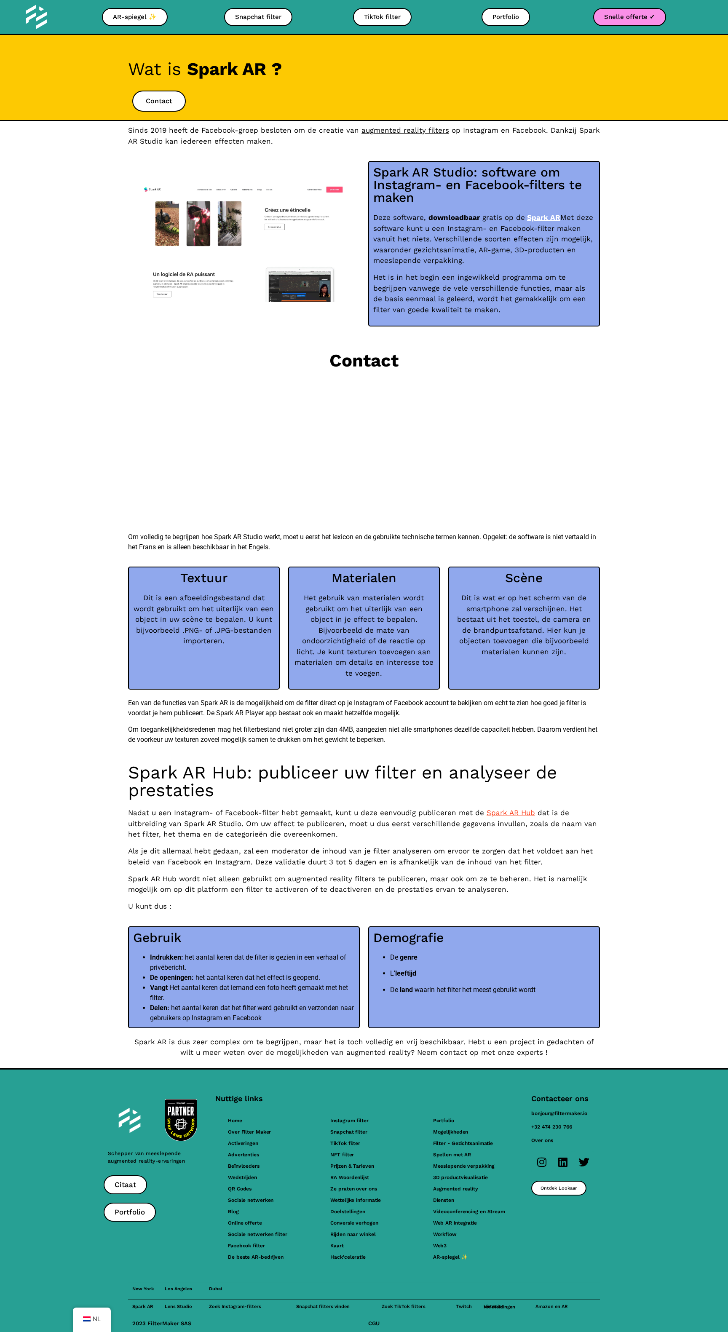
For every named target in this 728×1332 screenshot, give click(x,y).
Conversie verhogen (354, 1223)
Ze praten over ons (353, 1189)
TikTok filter (345, 1143)
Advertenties (243, 1155)
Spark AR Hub (511, 812)
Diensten (443, 1200)
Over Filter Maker (249, 1132)
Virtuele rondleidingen (499, 1307)
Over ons (542, 1140)
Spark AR (543, 217)
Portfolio (443, 1120)
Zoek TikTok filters (404, 1306)
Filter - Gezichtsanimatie (463, 1143)
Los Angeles (178, 1289)
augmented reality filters (405, 130)
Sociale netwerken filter (257, 1234)
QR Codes (240, 1189)
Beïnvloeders (244, 1166)
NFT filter (342, 1155)
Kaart (337, 1246)
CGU (374, 1323)
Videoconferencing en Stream (469, 1211)
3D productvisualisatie (460, 1177)
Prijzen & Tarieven (352, 1166)
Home (235, 1120)
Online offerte (245, 1223)
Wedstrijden (242, 1177)
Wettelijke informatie (355, 1200)
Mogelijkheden (450, 1132)
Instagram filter (349, 1120)
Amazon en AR (551, 1306)
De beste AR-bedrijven (256, 1257)
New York (143, 1289)
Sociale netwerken (250, 1200)
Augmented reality (455, 1189)
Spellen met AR (452, 1155)
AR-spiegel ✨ (450, 1257)
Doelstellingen (347, 1211)
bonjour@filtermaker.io (559, 1113)
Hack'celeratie (348, 1257)
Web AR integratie (455, 1223)
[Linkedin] (562, 1161)
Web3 (440, 1246)
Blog (233, 1211)
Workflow (445, 1234)
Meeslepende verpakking (464, 1166)
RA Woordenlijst (349, 1177)
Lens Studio (178, 1306)
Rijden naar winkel (352, 1234)
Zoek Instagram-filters (235, 1306)
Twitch (464, 1306)
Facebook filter (246, 1246)
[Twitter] (583, 1161)
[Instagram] (541, 1161)
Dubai (215, 1289)
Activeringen (243, 1143)
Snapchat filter (348, 1132)
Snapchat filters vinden (323, 1306)
